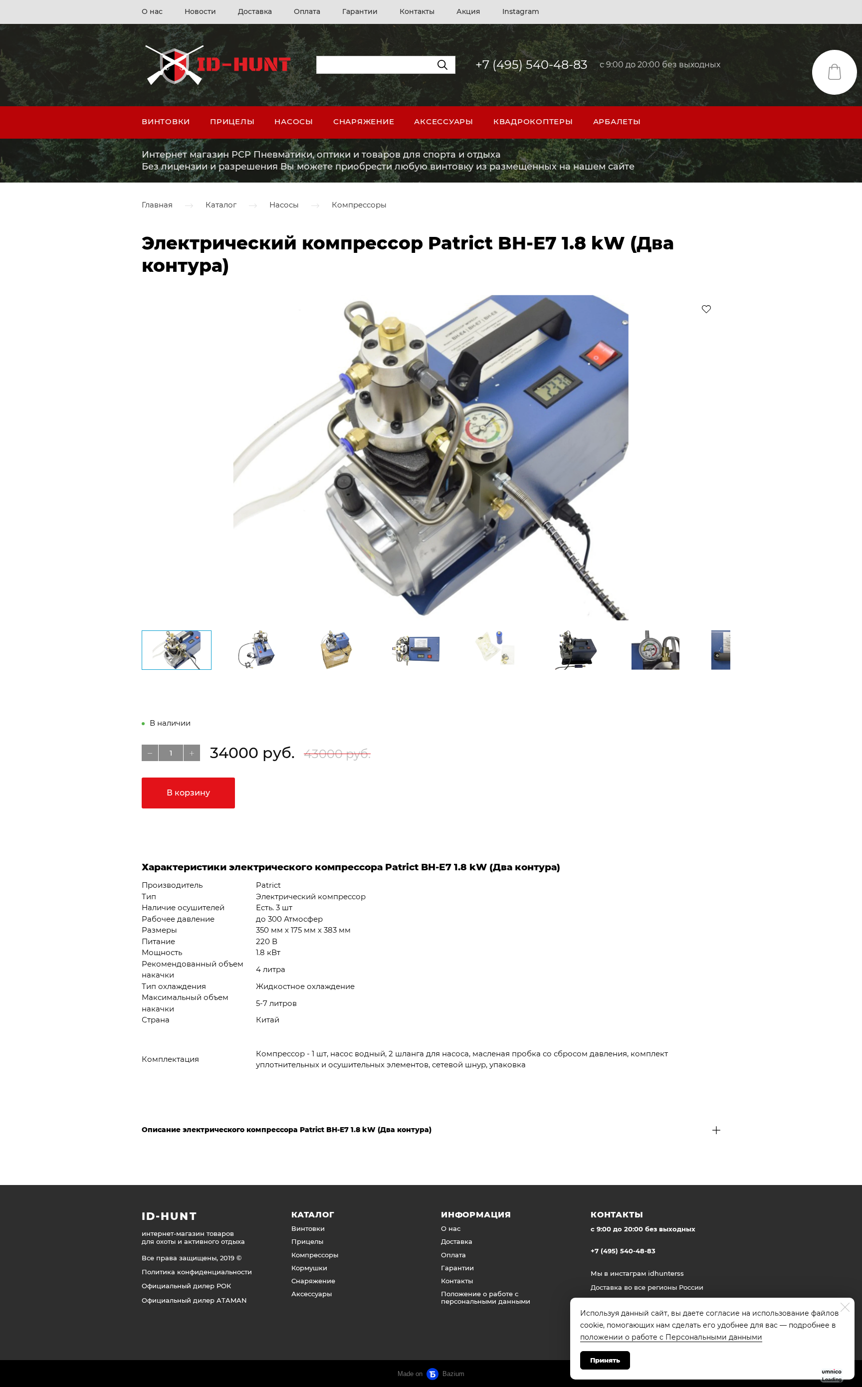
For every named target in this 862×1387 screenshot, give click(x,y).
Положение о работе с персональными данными (485, 1297)
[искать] (442, 65)
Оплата (307, 11)
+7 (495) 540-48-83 (531, 64)
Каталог (221, 205)
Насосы (293, 121)
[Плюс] (192, 753)
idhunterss (666, 1273)
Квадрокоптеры (533, 121)
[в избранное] (706, 309)
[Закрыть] (845, 1307)
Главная (157, 205)
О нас (152, 11)
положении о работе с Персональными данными (671, 1337)
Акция (468, 11)
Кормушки (309, 1268)
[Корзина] (834, 72)
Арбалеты (617, 121)
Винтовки (166, 121)
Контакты (417, 11)
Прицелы (232, 121)
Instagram (520, 11)
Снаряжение (364, 121)
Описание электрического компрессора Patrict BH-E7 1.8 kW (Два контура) (286, 1130)
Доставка (255, 11)
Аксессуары (443, 121)
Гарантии (360, 11)
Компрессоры (359, 205)
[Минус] (150, 753)
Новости (200, 11)
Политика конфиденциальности (197, 1272)
